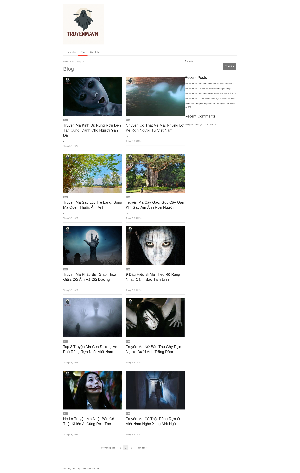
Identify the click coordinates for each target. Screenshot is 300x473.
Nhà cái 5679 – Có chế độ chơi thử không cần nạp (207, 89)
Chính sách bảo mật (90, 468)
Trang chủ (71, 52)
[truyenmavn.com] (83, 24)
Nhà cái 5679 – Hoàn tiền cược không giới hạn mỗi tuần (210, 94)
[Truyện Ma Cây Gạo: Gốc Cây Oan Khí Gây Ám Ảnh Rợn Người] (155, 156)
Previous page (108, 447)
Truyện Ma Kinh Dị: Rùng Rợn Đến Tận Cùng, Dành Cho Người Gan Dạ (92, 130)
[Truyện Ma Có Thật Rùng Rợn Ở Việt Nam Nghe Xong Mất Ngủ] (155, 372)
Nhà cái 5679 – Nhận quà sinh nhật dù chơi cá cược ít (209, 84)
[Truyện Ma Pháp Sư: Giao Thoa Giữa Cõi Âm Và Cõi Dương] (92, 228)
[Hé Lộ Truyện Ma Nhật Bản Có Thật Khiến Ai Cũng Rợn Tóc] (92, 372)
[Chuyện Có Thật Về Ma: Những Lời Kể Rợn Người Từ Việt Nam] (155, 79)
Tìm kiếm (189, 61)
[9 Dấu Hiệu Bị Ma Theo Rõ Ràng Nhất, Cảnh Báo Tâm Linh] (155, 228)
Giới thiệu (95, 52)
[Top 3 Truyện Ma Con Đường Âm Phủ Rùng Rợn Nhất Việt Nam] (92, 300)
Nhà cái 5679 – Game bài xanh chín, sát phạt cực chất (210, 99)
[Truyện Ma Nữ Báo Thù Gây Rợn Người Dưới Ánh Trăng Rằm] (155, 300)
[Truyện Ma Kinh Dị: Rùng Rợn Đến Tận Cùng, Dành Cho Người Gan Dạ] (92, 79)
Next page (142, 447)
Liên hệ (76, 468)
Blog (83, 52)
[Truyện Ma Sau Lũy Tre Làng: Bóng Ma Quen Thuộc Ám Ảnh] (92, 156)
